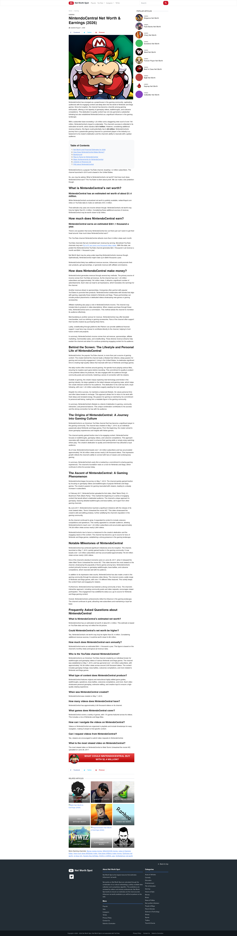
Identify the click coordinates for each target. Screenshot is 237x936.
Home (70, 11)
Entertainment (149, 883)
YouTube (100, 3)
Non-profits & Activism (152, 903)
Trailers (147, 920)
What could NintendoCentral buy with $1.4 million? (107, 758)
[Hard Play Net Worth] (123, 837)
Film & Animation (150, 886)
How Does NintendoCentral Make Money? (88, 152)
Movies (147, 894)
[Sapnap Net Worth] (139, 85)
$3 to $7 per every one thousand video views (99, 245)
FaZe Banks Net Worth (152, 26)
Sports (147, 917)
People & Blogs (150, 906)
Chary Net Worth (150, 35)
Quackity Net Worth (101, 799)
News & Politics (150, 900)
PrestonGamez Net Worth (101, 821)
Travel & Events (150, 923)
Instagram (109, 3)
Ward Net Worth (150, 52)
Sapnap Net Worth (151, 86)
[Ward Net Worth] (139, 51)
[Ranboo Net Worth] (123, 814)
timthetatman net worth (124, 856)
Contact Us (106, 920)
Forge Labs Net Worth (123, 799)
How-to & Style (149, 892)
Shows (147, 914)
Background (77, 154)
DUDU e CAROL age (107, 856)
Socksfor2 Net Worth (151, 43)
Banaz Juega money (94, 851)
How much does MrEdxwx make (85, 853)
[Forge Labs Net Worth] (123, 792)
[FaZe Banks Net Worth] (139, 26)
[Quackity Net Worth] (101, 792)
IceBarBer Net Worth (151, 95)
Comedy (148, 877)
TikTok (118, 3)
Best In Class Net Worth (153, 69)
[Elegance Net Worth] (139, 17)
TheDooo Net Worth (79, 799)
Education (148, 880)
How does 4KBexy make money (110, 853)
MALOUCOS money (110, 851)
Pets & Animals (150, 909)
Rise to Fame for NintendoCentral (85, 157)
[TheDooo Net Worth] (79, 792)
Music (147, 897)
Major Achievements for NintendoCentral (88, 159)
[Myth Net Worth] (79, 814)
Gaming (76, 11)
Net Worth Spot (81, 2)
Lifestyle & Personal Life (82, 162)
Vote (104, 909)
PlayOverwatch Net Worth (101, 843)
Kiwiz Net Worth (79, 844)
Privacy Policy (107, 918)
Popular (93, 3)
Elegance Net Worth (151, 18)
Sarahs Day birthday (90, 856)
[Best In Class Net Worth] (139, 68)
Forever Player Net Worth (153, 60)
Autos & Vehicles (150, 874)
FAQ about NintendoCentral (83, 164)
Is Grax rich (78, 856)
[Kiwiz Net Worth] (79, 837)
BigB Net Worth (149, 77)
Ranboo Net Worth (123, 822)
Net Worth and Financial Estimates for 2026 (89, 149)
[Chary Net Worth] (139, 34)
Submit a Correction (109, 923)
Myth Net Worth (79, 822)
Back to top (164, 864)
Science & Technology (152, 912)
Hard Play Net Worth (123, 844)
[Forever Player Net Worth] (139, 60)
